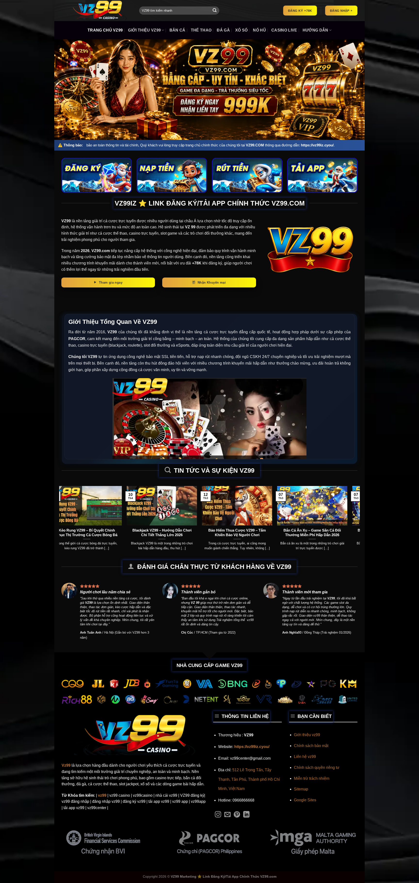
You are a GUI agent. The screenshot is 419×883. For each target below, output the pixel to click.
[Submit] (214, 11)
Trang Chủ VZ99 (105, 30)
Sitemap (301, 789)
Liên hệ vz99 (305, 757)
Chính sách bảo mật (311, 746)
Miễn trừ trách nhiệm (311, 778)
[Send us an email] (227, 815)
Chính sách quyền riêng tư (316, 767)
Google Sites (305, 800)
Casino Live (284, 30)
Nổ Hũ (259, 30)
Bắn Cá (177, 30)
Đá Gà (223, 30)
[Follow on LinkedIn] (246, 815)
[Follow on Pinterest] (237, 815)
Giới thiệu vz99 (307, 735)
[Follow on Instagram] (218, 815)
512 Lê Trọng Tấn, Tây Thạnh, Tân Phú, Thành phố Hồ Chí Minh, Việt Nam (249, 779)
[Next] (347, 507)
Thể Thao (201, 30)
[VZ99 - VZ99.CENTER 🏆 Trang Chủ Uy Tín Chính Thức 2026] (97, 10)
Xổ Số (241, 30)
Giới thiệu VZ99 (144, 30)
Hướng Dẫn (315, 30)
